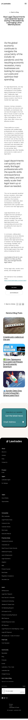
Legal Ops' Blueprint (7, 594)
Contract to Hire (6, 523)
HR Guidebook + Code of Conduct (11, 635)
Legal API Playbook (7, 632)
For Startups (5, 483)
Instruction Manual (6, 533)
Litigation (4, 562)
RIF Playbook (5, 625)
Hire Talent (14, 287)
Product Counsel (6, 569)
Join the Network (14, 292)
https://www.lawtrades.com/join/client (15, 280)
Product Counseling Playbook (9, 615)
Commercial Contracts (7, 541)
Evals (3, 472)
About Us (4, 452)
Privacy (11, 704)
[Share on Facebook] (17, 304)
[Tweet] (20, 304)
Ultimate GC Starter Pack (8, 604)
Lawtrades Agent (6, 479)
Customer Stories (6, 526)
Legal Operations (6, 558)
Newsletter (4, 653)
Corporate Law (5, 544)
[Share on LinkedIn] (23, 304)
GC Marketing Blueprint (8, 608)
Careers (4, 455)
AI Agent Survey (6, 674)
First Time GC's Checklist (8, 597)
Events (3, 663)
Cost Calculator (5, 643)
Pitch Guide (5, 530)
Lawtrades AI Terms (14, 707)
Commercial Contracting (8, 601)
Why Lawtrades (6, 516)
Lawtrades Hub (5, 670)
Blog (3, 656)
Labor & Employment (7, 555)
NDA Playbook (5, 618)
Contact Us (4, 462)
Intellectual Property (7, 551)
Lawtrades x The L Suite (8, 667)
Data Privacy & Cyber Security (9, 548)
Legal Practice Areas (7, 519)
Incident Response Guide (8, 622)
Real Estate (4, 572)
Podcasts (4, 660)
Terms (10, 706)
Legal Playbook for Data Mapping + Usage (13, 628)
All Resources (5, 590)
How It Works (5, 498)
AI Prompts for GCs (6, 611)
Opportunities (5, 501)
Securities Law (5, 579)
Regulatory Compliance (8, 576)
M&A (3, 565)
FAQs (3, 458)
